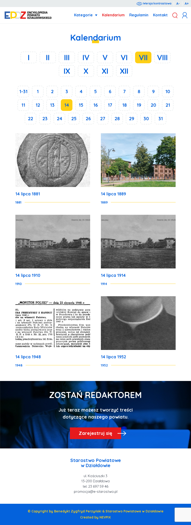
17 (110, 105)
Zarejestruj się (95, 433)
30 (146, 118)
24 (59, 118)
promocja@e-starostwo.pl (95, 491)
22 (30, 118)
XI (105, 71)
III (67, 57)
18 (124, 105)
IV (85, 57)
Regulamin (138, 15)
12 (38, 105)
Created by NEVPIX (95, 517)
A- (178, 3)
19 (139, 105)
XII (124, 71)
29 (131, 118)
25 (74, 118)
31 (160, 118)
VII (143, 57)
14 (66, 105)
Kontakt (160, 15)
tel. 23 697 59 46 (95, 486)
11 (23, 105)
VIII (162, 57)
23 (45, 118)
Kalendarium (113, 15)
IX (67, 71)
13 (52, 105)
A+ (187, 3)
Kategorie (83, 15)
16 (95, 105)
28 (117, 118)
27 (102, 118)
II (48, 57)
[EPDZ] (28, 15)
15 (81, 105)
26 (88, 118)
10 (167, 91)
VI (124, 57)
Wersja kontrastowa (156, 3)
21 (168, 105)
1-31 (23, 91)
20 (153, 105)
